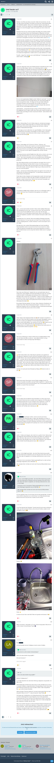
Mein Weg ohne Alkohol (45, 745)
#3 (51, 120)
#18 (51, 621)
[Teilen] (52, 15)
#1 (51, 19)
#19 (51, 640)
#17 (51, 504)
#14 (51, 432)
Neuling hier (7, 745)
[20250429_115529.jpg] (34, 535)
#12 (51, 395)
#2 (51, 63)
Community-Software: (22, 760)
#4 (51, 141)
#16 (51, 472)
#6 (51, 206)
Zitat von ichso (22, 476)
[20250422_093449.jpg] (34, 87)
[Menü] (52, 1)
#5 (51, 187)
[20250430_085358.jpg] (34, 586)
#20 (51, 668)
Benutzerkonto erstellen (31, 732)
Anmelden (20, 732)
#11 (51, 377)
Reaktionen (5, 31)
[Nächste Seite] (9, 15)
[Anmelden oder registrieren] (49, 1)
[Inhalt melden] (50, 60)
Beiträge (4, 33)
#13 (51, 414)
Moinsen (24, 745)
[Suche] (45, 1)
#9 (51, 333)
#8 (51, 315)
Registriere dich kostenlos (31, 727)
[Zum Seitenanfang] (51, 761)
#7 (51, 238)
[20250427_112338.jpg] (34, 266)
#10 (51, 352)
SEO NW (38, 760)
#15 (51, 450)
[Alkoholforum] (3, 1)
